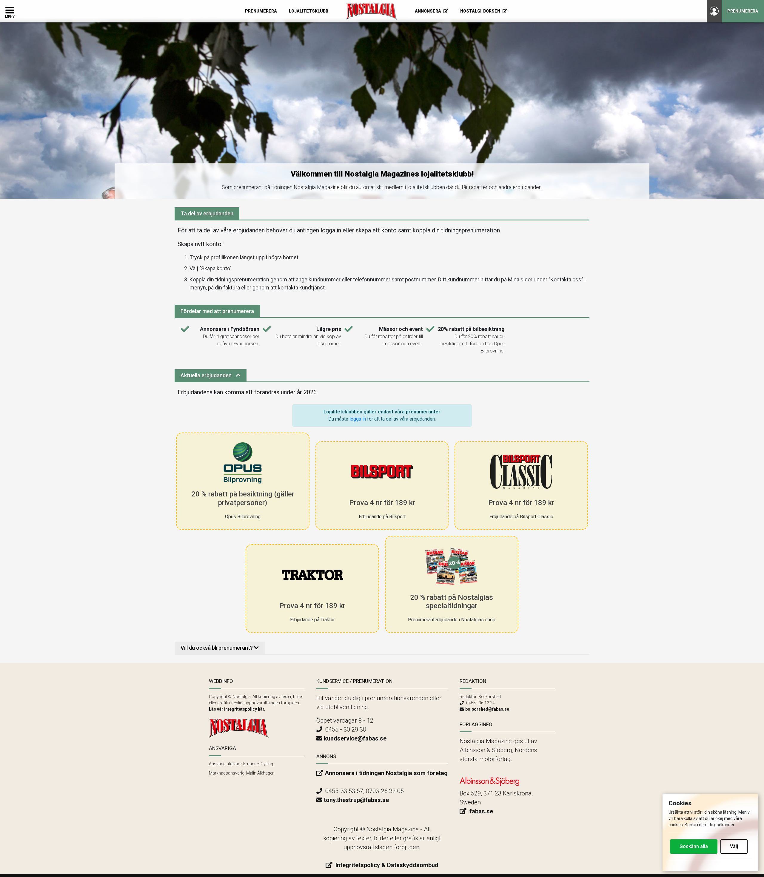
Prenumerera (742, 11)
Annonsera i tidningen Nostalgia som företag (386, 773)
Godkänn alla (694, 846)
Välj (734, 846)
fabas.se (480, 811)
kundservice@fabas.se (355, 738)
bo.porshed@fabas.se (487, 709)
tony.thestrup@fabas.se (356, 800)
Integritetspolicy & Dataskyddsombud (386, 865)
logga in (357, 419)
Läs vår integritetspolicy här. (237, 709)
